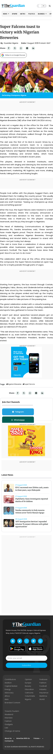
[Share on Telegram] (27, 48)
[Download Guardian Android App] (17, 649)
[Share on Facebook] (8, 48)
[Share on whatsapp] (21, 48)
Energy (8, 689)
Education (29, 689)
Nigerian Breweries (14, 384)
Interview (8, 718)
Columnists (30, 696)
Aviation (8, 683)
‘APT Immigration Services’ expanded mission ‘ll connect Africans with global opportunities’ (31, 524)
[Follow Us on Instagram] (26, 641)
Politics (31, 14)
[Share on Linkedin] (33, 48)
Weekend (9, 714)
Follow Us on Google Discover (15, 55)
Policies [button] (36, 738)
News (5, 14)
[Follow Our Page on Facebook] (12, 641)
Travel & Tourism (12, 711)
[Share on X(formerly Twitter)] (15, 48)
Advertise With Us (23, 738)
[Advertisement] (26, 574)
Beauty (28, 686)
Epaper (14, 14)
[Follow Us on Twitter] (19, 641)
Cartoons (29, 692)
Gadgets (9, 724)
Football (43, 686)
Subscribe (26, 665)
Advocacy (9, 692)
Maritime (43, 696)
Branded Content (12, 702)
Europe (28, 683)
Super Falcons (29, 384)
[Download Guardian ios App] (36, 649)
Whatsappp (19, 420)
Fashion (42, 683)
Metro (22, 14)
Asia (6, 699)
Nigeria (28, 699)
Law (6, 727)
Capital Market (11, 686)
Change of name (12, 731)
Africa (7, 696)
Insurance (43, 692)
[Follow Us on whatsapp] (40, 641)
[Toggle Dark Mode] (41, 6)
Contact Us (9, 741)
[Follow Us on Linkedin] (33, 641)
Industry (42, 689)
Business (41, 14)
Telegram (19, 412)
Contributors (10, 679)
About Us (8, 738)
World (41, 699)
